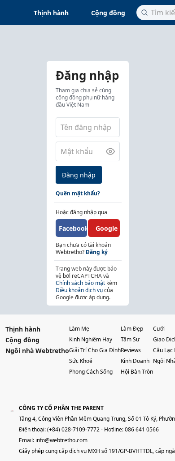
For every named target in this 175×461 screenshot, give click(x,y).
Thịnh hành (51, 13)
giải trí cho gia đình (95, 350)
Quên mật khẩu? (78, 193)
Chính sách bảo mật (80, 283)
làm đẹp (132, 328)
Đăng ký (97, 252)
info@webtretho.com (61, 440)
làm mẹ (79, 328)
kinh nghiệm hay (90, 339)
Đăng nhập (79, 175)
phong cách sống (91, 371)
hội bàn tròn (137, 371)
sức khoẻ (80, 361)
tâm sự (130, 339)
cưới (159, 328)
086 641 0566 (142, 429)
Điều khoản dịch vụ (79, 290)
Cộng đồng (108, 13)
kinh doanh (135, 361)
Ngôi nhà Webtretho (37, 350)
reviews (131, 350)
